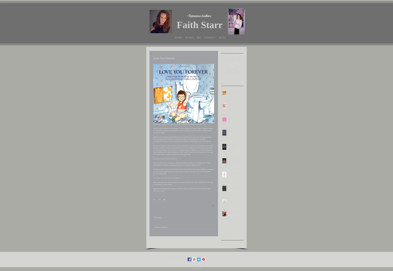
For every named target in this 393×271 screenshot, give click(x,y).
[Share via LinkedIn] (164, 199)
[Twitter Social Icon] (199, 259)
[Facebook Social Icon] (189, 259)
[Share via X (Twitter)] (159, 199)
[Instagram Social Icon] (194, 259)
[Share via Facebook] (154, 199)
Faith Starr (200, 25)
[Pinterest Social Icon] (203, 259)
